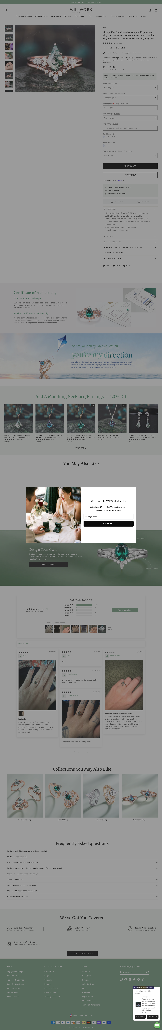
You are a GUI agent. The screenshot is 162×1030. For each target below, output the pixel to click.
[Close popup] (158, 989)
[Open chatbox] (157, 1025)
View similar (140, 1017)
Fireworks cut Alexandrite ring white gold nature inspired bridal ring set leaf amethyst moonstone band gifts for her (149, 1003)
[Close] (133, 490)
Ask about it (153, 1017)
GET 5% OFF (108, 524)
